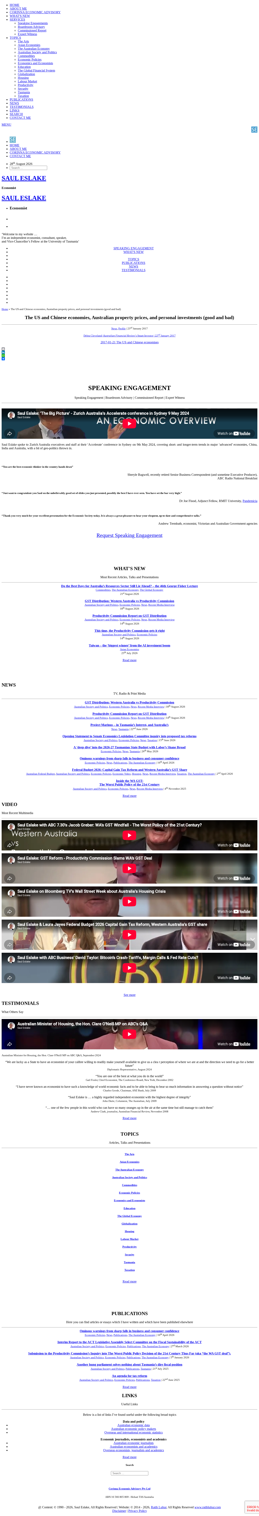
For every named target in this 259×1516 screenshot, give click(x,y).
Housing (23, 77)
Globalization (26, 74)
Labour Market (27, 81)
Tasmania (24, 92)
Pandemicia (250, 501)
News (114, 328)
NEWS (14, 103)
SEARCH (16, 114)
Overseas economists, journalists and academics (133, 1450)
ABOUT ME (18, 8)
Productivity (25, 85)
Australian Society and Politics (37, 52)
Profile (122, 328)
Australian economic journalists (134, 1443)
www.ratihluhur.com (207, 1507)
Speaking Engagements (33, 23)
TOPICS (15, 37)
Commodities (26, 56)
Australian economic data (133, 1425)
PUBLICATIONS (21, 99)
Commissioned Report (32, 30)
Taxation (23, 96)
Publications (120, 762)
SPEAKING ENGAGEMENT (134, 248)
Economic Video (122, 773)
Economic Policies (29, 59)
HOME (14, 5)
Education (24, 67)
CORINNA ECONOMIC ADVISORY (35, 12)
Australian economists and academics (133, 1446)
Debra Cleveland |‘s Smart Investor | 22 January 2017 (130, 335)
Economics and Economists (35, 63)
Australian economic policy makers (133, 1429)
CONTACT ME (20, 117)
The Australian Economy (34, 48)
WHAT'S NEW (20, 16)
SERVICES (17, 19)
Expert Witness (27, 34)
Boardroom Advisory (31, 26)
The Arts (23, 41)
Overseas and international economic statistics (133, 1432)
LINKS (14, 110)
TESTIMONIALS (22, 107)
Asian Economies (29, 45)
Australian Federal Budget (40, 773)
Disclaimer (119, 1511)
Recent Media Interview (161, 604)
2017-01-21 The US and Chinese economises (130, 342)
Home (5, 309)
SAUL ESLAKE (24, 198)
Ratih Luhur (158, 1507)
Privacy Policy (137, 1511)
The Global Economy (151, 589)
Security (23, 88)
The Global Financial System (36, 70)
